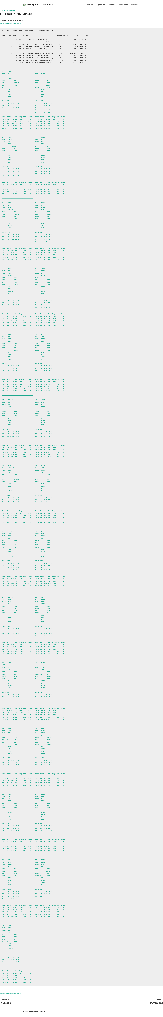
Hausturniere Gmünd (7, 10)
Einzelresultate (4, 23)
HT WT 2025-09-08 (6, 1001)
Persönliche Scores (15, 23)
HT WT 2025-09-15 (156, 1001)
